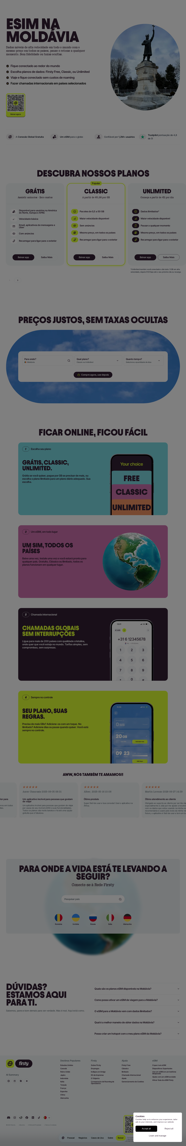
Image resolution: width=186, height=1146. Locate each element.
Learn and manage (157, 1136)
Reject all (169, 1129)
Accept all (146, 1129)
